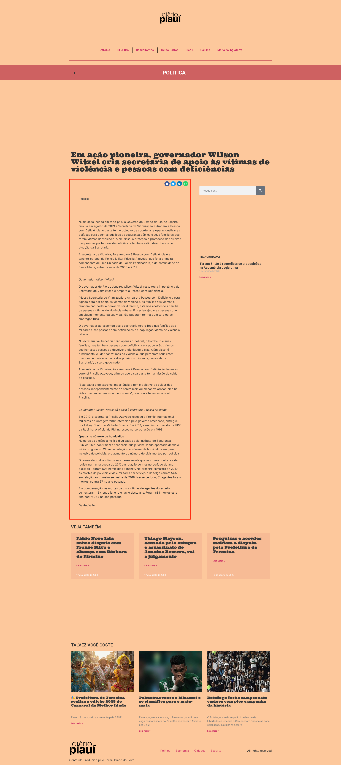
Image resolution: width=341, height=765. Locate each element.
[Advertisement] (170, 112)
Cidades (199, 750)
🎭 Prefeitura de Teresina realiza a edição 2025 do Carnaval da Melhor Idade (98, 701)
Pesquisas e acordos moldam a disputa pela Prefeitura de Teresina (237, 545)
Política (174, 72)
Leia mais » (205, 277)
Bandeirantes (145, 50)
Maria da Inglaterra (229, 50)
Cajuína (205, 50)
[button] (167, 183)
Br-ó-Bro (123, 50)
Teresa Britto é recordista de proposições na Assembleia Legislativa (230, 265)
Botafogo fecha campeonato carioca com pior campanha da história (237, 701)
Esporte (216, 750)
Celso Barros (169, 50)
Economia (182, 750)
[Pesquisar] (260, 190)
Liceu (189, 50)
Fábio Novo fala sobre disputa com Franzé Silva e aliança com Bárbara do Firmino (101, 547)
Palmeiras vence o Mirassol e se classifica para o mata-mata (170, 701)
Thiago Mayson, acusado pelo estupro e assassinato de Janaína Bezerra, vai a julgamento (170, 547)
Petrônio (104, 50)
